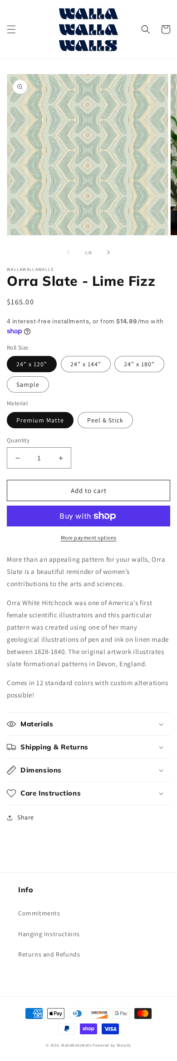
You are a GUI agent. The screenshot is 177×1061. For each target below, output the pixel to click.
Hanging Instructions (49, 934)
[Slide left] (69, 252)
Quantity (18, 440)
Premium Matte (40, 420)
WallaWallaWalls (76, 1044)
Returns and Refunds (49, 954)
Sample (27, 384)
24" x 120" (31, 364)
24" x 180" (139, 364)
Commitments (39, 913)
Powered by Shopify (112, 1044)
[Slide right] (108, 252)
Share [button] (25, 817)
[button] (11, 29)
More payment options (89, 537)
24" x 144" (85, 364)
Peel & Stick (105, 420)
